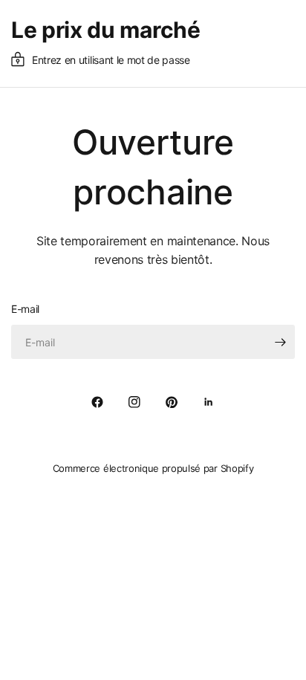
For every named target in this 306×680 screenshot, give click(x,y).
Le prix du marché (106, 30)
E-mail (25, 308)
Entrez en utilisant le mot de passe (111, 60)
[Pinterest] (172, 402)
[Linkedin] (209, 402)
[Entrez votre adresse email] (280, 342)
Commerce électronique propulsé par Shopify (153, 468)
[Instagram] (134, 402)
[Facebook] (97, 402)
